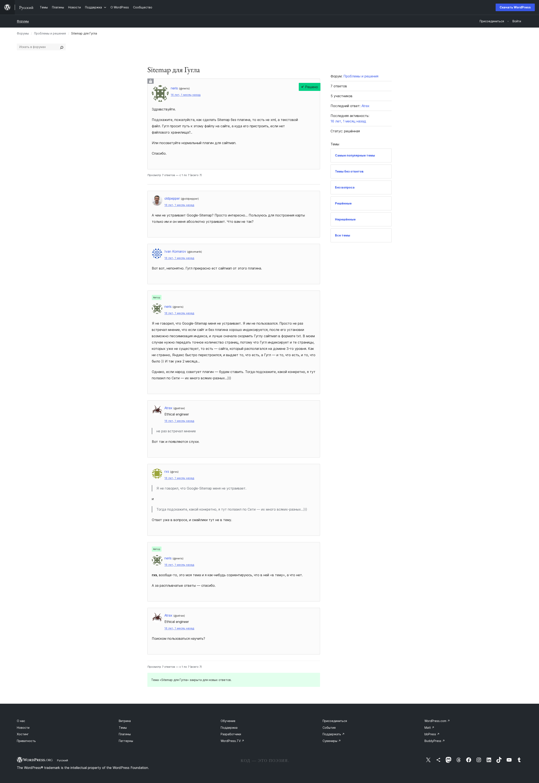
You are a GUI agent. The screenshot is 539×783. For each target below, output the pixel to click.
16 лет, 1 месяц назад (185, 94)
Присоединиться (335, 721)
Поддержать (334, 734)
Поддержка (229, 727)
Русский (62, 760)
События (329, 727)
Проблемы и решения (50, 33)
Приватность (26, 741)
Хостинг (23, 734)
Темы (123, 727)
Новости (23, 727)
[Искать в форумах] (62, 47)
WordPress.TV (232, 741)
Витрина (125, 721)
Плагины (125, 734)
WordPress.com (437, 721)
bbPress (432, 734)
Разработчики (231, 734)
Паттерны (126, 741)
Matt (429, 727)
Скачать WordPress (515, 7)
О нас (21, 721)
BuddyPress (434, 741)
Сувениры (332, 741)
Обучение (228, 721)
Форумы (23, 21)
